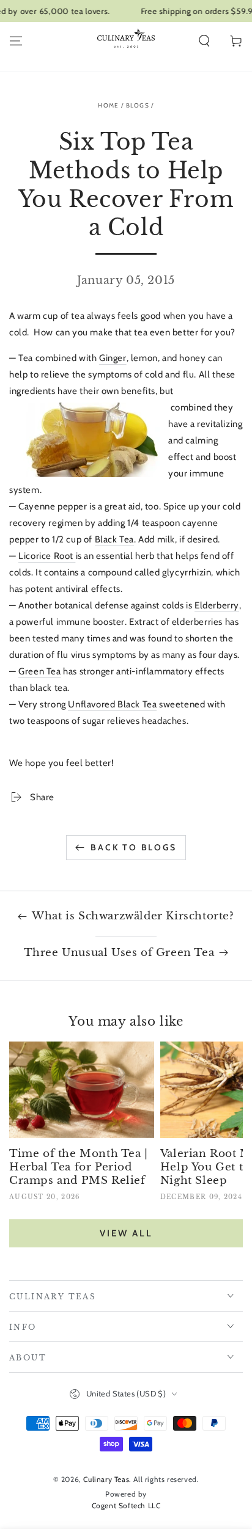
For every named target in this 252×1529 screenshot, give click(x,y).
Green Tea (39, 671)
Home (108, 105)
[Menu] (16, 41)
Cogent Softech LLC (126, 1505)
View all (126, 1233)
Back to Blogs (133, 847)
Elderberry (217, 605)
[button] (204, 41)
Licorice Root (46, 555)
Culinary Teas (106, 1479)
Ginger (113, 357)
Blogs (138, 105)
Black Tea (114, 539)
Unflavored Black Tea (112, 704)
